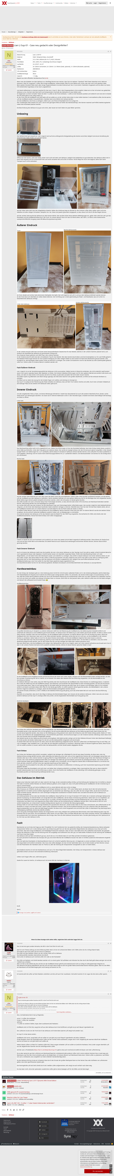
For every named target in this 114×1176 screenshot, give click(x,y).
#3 (110, 971)
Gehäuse (21, 1088)
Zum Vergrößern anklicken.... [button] (64, 1012)
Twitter (43, 1130)
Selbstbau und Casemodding (26, 1099)
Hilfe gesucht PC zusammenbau (18, 1092)
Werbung (6, 1132)
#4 (110, 994)
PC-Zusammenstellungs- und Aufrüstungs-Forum (31, 1093)
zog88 (106, 1093)
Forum (3, 32)
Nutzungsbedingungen (86, 1144)
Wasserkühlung (25, 1082)
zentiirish (9, 1093)
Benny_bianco (10, 1082)
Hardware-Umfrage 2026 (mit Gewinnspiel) (35, 37)
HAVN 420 (17, 1086)
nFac (4, 48)
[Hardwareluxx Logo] (11, 3)
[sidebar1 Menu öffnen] (110, 3)
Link (46, 78)
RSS (42, 1138)
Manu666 (105, 1087)
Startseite (107, 1144)
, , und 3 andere (30, 912)
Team (5, 1129)
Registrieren (29, 32)
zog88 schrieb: (22, 997)
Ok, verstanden (98, 1171)
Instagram (44, 1134)
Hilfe (102, 1144)
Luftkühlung (21, 1105)
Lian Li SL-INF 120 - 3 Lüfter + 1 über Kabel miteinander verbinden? (30, 1103)
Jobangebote (7, 1130)
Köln (14, 987)
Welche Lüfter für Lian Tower (17, 1097)
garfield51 (9, 1088)
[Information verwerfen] (110, 37)
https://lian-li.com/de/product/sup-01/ (45, 1050)
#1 (110, 51)
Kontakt (6, 1127)
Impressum (7, 1120)
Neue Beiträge (12, 32)
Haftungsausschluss (10, 1124)
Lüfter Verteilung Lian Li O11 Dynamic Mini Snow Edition (36, 1081)
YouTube (44, 1126)
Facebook (44, 1122)
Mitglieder (21, 32)
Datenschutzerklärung (86, 1167)
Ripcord (9, 1105)
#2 (110, 943)
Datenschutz (7, 1122)
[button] (35, 3)
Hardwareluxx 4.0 (7, 1144)
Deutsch (16, 1144)
